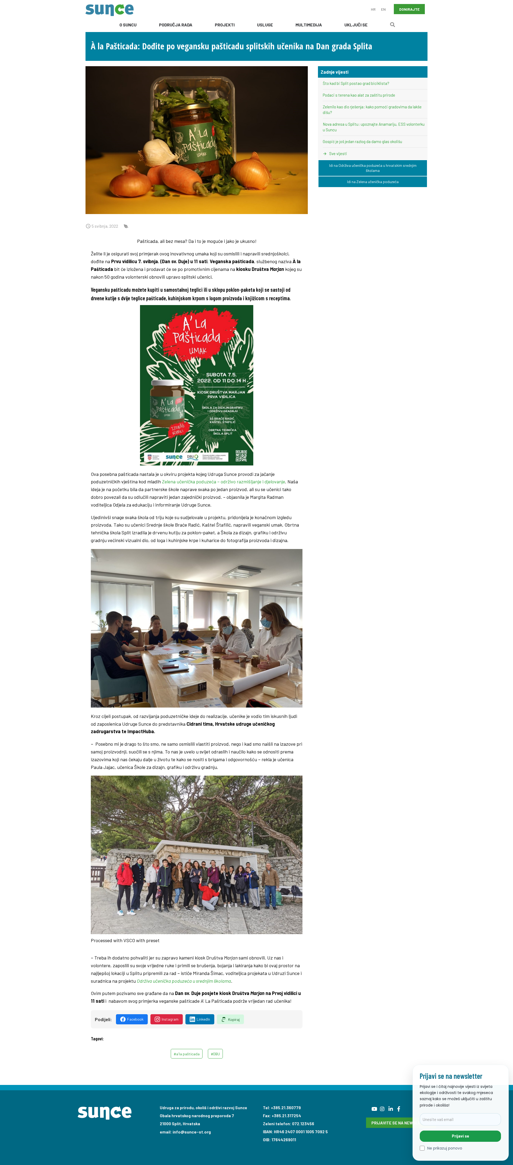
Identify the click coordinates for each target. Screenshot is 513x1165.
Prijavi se (460, 1136)
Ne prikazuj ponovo (444, 1148)
